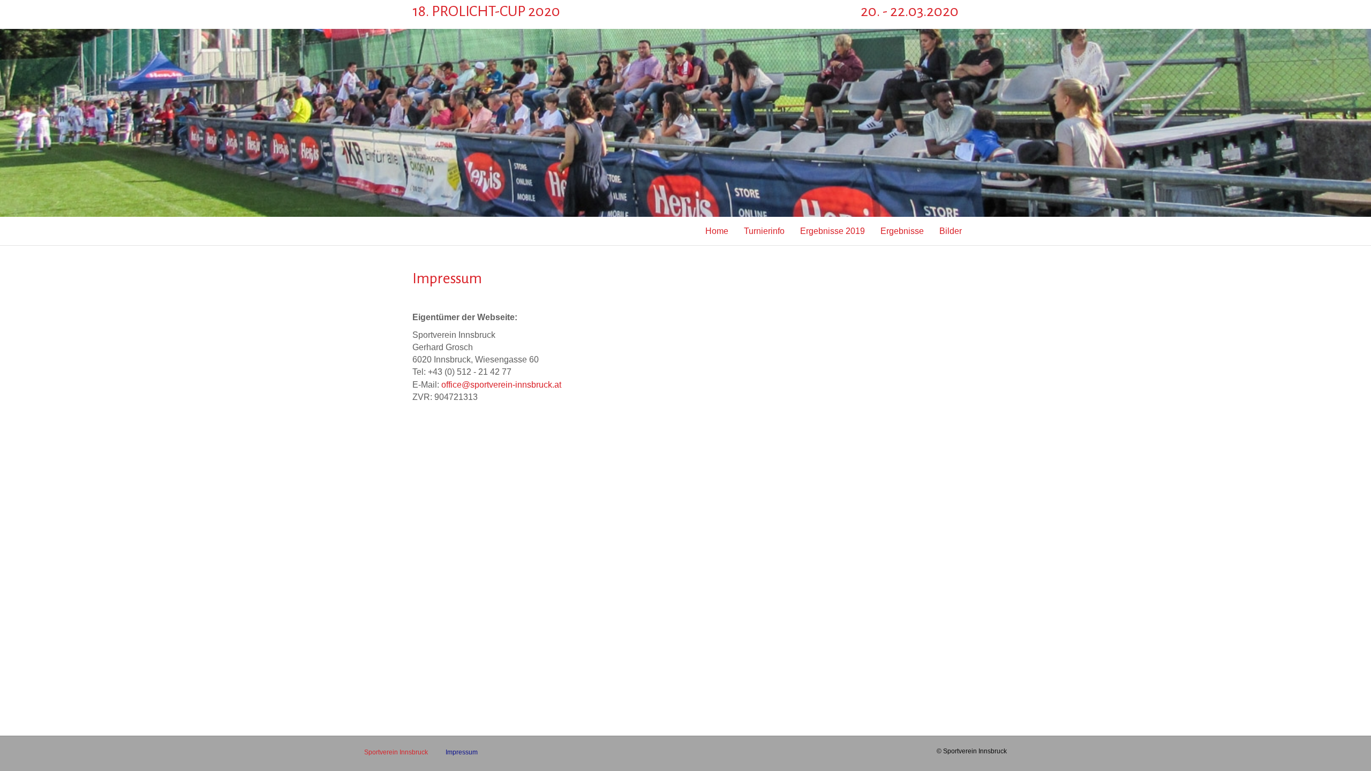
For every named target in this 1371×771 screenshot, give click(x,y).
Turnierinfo (764, 231)
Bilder (950, 231)
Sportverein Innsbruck (396, 752)
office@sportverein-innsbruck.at (501, 384)
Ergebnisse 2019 (832, 231)
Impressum (462, 752)
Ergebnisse (902, 231)
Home (716, 231)
